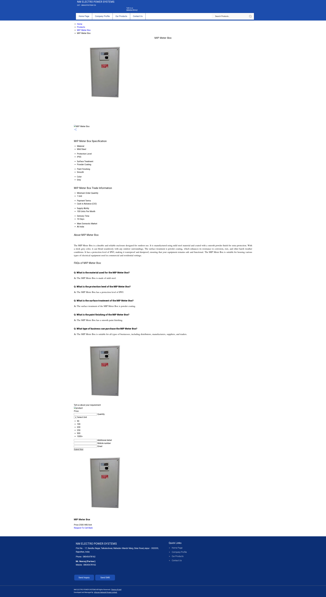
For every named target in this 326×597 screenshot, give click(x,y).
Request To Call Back (83, 528)
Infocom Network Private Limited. (105, 592)
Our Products (121, 16)
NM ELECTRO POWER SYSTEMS (95, 3)
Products (81, 27)
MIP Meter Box (84, 30)
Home (79, 24)
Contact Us (138, 16)
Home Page (84, 16)
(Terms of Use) (116, 589)
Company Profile (102, 16)
